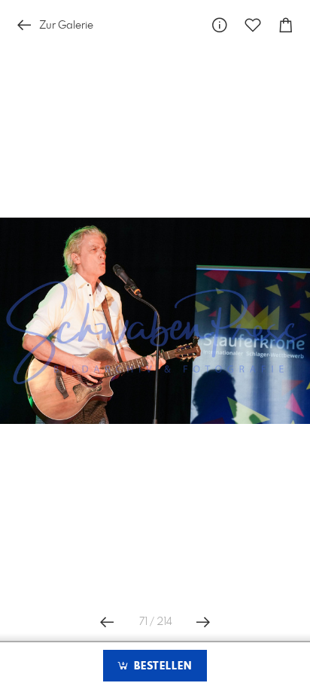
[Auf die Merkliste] (253, 25)
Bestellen (161, 666)
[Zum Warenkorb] (286, 25)
